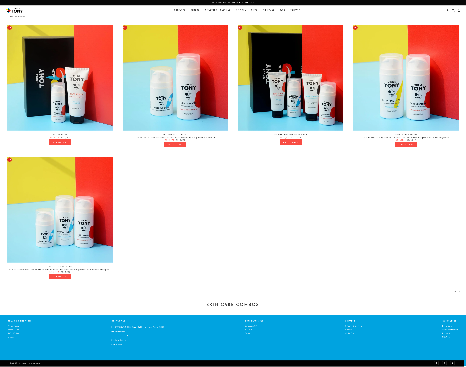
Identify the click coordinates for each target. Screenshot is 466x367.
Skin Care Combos (20, 16)
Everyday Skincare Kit (60, 266)
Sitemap (11, 337)
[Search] (453, 10)
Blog (282, 10)
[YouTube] (452, 363)
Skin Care (446, 337)
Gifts (254, 10)
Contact (295, 10)
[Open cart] (459, 10)
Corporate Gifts (251, 326)
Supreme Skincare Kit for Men (290, 134)
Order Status (350, 333)
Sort (455, 291)
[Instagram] (444, 363)
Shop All (241, 10)
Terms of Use (13, 330)
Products (179, 10)
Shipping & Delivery (353, 326)
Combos (195, 10)
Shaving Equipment (450, 330)
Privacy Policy (13, 326)
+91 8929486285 (118, 331)
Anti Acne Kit (60, 134)
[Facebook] (436, 363)
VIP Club (248, 330)
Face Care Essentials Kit (175, 134)
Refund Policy (13, 333)
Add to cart (60, 142)
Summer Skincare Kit (406, 134)
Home (11, 16)
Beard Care (447, 326)
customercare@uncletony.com (122, 336)
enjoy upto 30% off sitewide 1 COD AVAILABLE (233, 3)
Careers (248, 333)
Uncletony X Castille (217, 10)
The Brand (269, 10)
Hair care (446, 333)
